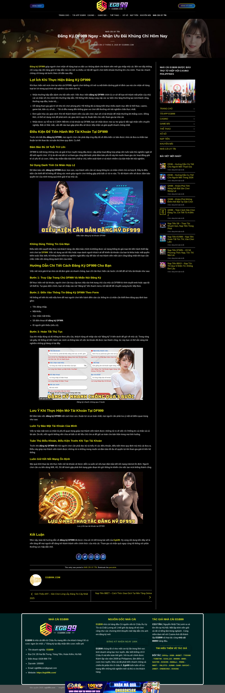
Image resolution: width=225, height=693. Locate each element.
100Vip (165, 655)
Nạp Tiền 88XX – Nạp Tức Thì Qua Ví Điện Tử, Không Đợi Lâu (180, 266)
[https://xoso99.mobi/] (112, 687)
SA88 (178, 665)
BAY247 (185, 665)
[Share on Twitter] (85, 557)
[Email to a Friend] (91, 557)
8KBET (179, 655)
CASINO (91, 15)
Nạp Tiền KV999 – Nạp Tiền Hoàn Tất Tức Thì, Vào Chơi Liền (181, 239)
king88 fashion (65, 687)
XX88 (172, 655)
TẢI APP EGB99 (79, 15)
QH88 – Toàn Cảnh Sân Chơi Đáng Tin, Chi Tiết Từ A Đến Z (181, 212)
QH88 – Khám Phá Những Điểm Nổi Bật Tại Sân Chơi (180, 200)
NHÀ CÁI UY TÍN (159, 15)
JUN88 (171, 665)
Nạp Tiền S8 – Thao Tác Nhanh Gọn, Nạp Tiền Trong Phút (181, 226)
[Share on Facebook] (79, 557)
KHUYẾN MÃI (145, 15)
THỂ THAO (114, 15)
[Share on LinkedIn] (103, 557)
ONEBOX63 (165, 669)
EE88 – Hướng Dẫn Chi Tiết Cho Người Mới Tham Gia (181, 165)
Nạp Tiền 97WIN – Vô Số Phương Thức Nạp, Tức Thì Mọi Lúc (181, 252)
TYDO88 (187, 655)
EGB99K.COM (128, 45)
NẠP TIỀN (134, 15)
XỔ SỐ (125, 15)
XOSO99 (164, 662)
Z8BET (155, 669)
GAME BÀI (102, 15)
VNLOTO (163, 665)
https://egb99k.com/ (46, 673)
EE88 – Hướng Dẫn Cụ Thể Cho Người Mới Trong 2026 (181, 176)
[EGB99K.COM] (112, 5)
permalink (112, 567)
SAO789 (155, 662)
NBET (154, 665)
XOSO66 (175, 669)
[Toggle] (194, 108)
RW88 (181, 662)
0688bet (173, 662)
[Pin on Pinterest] (97, 557)
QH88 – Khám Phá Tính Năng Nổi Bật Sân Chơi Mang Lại (179, 188)
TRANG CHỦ (64, 15)
